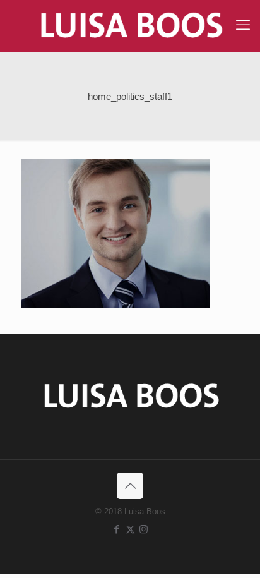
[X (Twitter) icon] (130, 529)
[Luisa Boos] (130, 25)
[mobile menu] (243, 25)
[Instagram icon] (143, 529)
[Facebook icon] (117, 529)
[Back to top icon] (130, 486)
